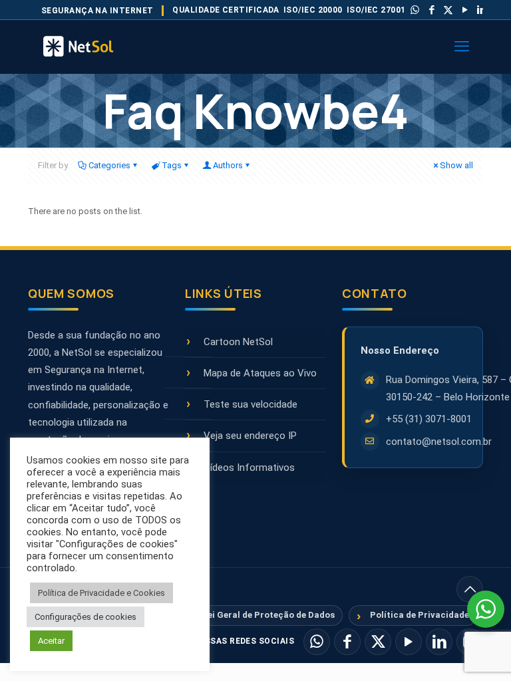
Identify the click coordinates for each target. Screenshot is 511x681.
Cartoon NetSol (238, 342)
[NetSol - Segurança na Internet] (94, 46)
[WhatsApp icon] (415, 10)
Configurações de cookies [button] (85, 617)
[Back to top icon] (469, 589)
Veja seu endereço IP (250, 436)
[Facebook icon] (432, 10)
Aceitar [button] (51, 641)
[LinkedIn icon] (481, 10)
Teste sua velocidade (250, 404)
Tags (172, 165)
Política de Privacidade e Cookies (101, 593)
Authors (228, 165)
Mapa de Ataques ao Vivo (260, 373)
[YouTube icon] (465, 10)
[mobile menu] (461, 46)
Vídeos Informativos (249, 468)
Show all (456, 165)
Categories (109, 165)
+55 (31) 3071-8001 (429, 419)
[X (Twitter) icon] (448, 10)
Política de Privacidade (419, 615)
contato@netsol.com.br (439, 442)
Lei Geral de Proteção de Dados (268, 615)
